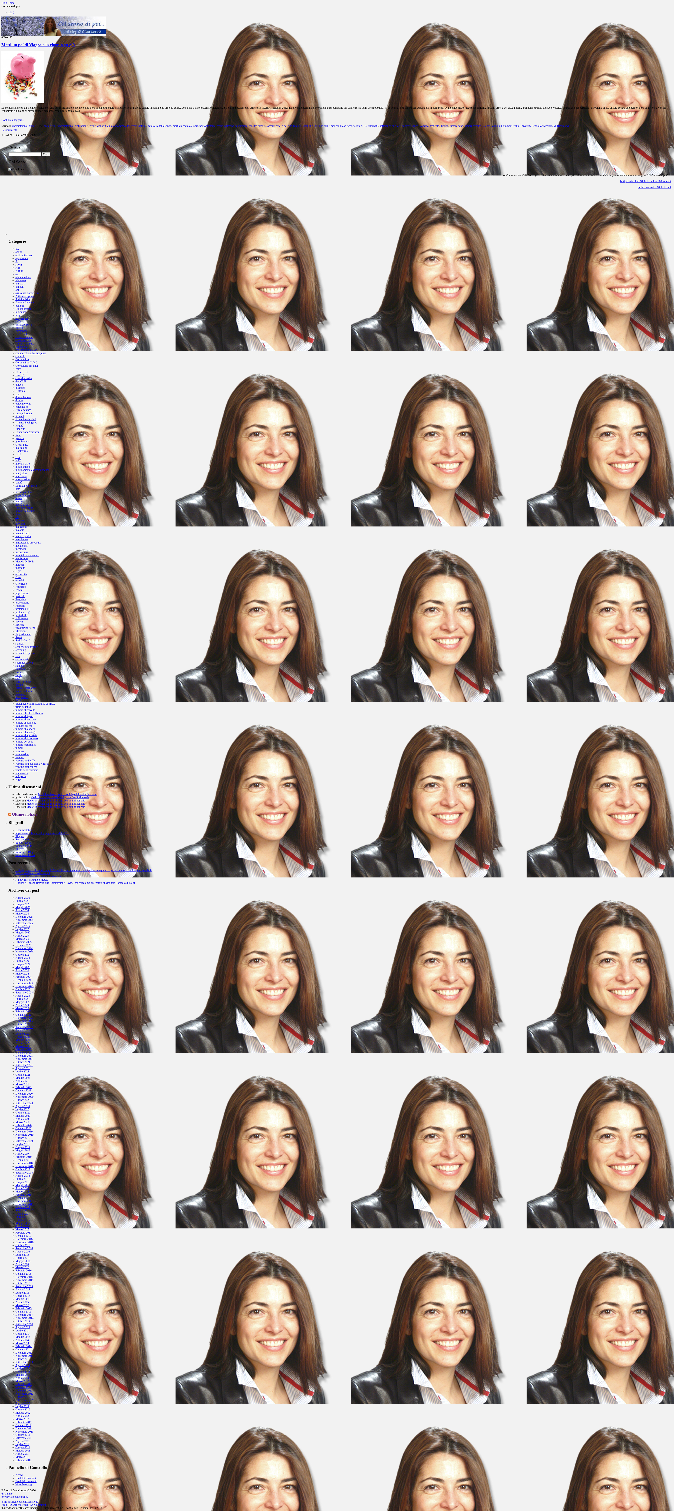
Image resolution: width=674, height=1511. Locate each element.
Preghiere (20, 599)
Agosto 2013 (22, 1365)
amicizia (20, 283)
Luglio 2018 (22, 1178)
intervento (21, 476)
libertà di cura (23, 504)
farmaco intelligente (26, 422)
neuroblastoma (207, 125)
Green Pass (21, 444)
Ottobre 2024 (22, 954)
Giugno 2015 (22, 1295)
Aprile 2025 (22, 935)
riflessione (21, 630)
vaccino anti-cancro (26, 766)
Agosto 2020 (22, 1106)
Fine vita (20, 428)
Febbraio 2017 (23, 1232)
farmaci (19, 416)
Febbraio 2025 (23, 941)
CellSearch (21, 334)
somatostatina (22, 659)
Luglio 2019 (22, 1144)
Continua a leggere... (12, 119)
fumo (18, 435)
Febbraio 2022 (23, 1049)
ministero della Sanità (159, 125)
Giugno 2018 (22, 1182)
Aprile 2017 (22, 1226)
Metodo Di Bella (24, 561)
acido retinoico (23, 255)
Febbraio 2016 (23, 1270)
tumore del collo (24, 741)
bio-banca (20, 311)
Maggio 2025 (22, 932)
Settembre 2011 (24, 1437)
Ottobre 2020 (22, 1099)
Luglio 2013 (22, 1368)
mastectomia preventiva (28, 542)
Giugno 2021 (22, 1074)
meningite (20, 548)
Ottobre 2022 (22, 1024)
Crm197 (20, 375)
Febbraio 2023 (23, 1011)
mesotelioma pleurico (27, 555)
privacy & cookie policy (14, 1496)
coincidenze (22, 346)
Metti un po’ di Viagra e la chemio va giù (38, 44)
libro (18, 514)
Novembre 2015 (24, 1279)
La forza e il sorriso (26, 485)
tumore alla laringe (25, 732)
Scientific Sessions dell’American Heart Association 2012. (334, 125)
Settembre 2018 (24, 1172)
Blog (11, 12)
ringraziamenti (23, 634)
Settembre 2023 (24, 992)
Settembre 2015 (24, 1286)
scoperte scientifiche (26, 646)
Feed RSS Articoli (11, 1504)
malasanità (21, 526)
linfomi (142, 125)
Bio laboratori (23, 308)
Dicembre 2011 (23, 1428)
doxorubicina (104, 125)
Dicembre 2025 (24, 916)
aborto (18, 251)
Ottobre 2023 (22, 989)
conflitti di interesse (26, 349)
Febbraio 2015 (23, 1308)
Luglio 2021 (22, 1071)
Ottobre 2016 (22, 1245)
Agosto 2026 (22, 897)
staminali (20, 665)
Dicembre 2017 (24, 1200)
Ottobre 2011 (22, 1434)
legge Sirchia (22, 495)
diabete (19, 384)
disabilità (20, 387)
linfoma (19, 520)
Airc (17, 267)
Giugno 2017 (22, 1219)
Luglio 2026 (22, 900)
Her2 (18, 454)
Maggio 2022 (22, 1039)
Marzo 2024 (22, 973)
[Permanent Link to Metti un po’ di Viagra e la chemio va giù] (22, 102)
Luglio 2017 (22, 1216)
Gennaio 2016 (23, 1273)
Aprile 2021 (22, 1080)
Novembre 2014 (24, 1317)
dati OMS (20, 381)
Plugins (19, 836)
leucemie (132, 125)
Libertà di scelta (24, 507)
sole (17, 656)
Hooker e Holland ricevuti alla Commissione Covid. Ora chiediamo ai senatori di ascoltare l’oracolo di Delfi (75, 882)
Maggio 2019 (22, 1150)
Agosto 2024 (22, 957)
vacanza (19, 751)
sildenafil (373, 125)
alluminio (20, 280)
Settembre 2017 (24, 1210)
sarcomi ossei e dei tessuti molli (283, 125)
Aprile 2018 (22, 1188)
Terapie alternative (25, 687)
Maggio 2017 (22, 1223)
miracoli (19, 564)
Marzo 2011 (22, 1456)
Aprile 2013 (22, 1377)
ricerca (19, 621)
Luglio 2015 (22, 1292)
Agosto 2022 (22, 1030)
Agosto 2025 (22, 926)
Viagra (486, 125)
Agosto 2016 (22, 1251)
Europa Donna (23, 413)
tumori (32, 125)
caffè (18, 321)
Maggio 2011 (22, 1450)
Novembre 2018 (24, 1166)
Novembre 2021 (24, 1058)
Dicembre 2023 (24, 983)
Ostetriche (21, 583)
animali (19, 286)
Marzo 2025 (22, 938)
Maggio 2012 (22, 1412)
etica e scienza (23, 409)
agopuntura (21, 258)
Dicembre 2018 (24, 1163)
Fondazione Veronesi (27, 431)
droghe (19, 400)
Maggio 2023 (22, 1001)
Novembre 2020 (24, 1096)
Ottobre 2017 (22, 1207)
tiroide (444, 125)
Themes (19, 848)
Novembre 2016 (24, 1242)
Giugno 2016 (22, 1257)
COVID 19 (21, 371)
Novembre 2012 (24, 1393)
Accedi (19, 1474)
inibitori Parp (22, 463)
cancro (19, 327)
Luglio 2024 (22, 960)
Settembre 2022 (24, 1027)
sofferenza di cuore (390, 125)
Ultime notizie (24, 814)
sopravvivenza (410, 125)
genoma (19, 438)
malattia (19, 529)
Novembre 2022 (24, 1020)
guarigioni (21, 447)
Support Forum (23, 845)
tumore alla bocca (25, 728)
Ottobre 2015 (22, 1283)
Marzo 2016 (22, 1267)
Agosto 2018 (22, 1175)
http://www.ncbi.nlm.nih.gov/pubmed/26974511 (42, 833)
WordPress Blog (24, 852)
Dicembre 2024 (24, 948)
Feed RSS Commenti (34, 1504)
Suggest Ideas (23, 842)
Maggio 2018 (22, 1185)
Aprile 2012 (22, 1415)
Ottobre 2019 (22, 1137)
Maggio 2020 (22, 1115)
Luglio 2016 (22, 1254)
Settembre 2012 (24, 1400)
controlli (20, 356)
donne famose (23, 397)
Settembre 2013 (24, 1362)
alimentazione (23, 277)
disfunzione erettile (85, 125)
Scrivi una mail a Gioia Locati (654, 187)
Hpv (17, 457)
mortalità (20, 567)
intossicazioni (22, 479)
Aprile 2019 (22, 1153)
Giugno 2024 (22, 964)
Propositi (20, 605)
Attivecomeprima (25, 296)
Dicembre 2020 (24, 1093)
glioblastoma (22, 441)
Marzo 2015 (22, 1305)
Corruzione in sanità (26, 365)
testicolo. (435, 125)
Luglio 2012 (22, 1406)
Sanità (18, 637)
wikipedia (20, 776)
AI (16, 261)
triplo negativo (23, 706)
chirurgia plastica (24, 343)
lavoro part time (24, 492)
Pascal (18, 589)
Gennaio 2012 (23, 1425)
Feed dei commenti (26, 1481)
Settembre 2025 (24, 923)
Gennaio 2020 (23, 1128)
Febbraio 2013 (23, 1384)
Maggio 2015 (22, 1298)
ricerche (19, 624)
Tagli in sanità (23, 681)
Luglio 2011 (22, 1444)
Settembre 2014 (24, 1324)
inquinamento (23, 466)
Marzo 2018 (22, 1191)
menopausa (21, 552)
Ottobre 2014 (22, 1321)
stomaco (424, 125)
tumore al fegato (24, 716)
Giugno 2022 (22, 1036)
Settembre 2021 (24, 1065)
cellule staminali (24, 337)
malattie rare (22, 533)
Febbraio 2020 (23, 1125)
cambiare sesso (23, 324)
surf (17, 678)
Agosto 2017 (22, 1213)
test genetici (21, 697)
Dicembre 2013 (24, 1352)
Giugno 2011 (22, 1447)
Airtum (19, 270)
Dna (17, 394)
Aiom (18, 264)
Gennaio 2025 (23, 945)
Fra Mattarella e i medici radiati (32, 873)
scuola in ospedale (25, 653)
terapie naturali (23, 691)
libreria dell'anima (25, 510)
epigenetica (21, 406)
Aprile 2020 (22, 1118)
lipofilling (20, 523)
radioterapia (21, 618)
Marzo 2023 (22, 1008)
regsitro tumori (257, 125)
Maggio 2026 (22, 907)
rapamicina (241, 125)
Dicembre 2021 (24, 1055)
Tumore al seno (23, 725)
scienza (19, 643)
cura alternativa (23, 378)
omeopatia (21, 574)
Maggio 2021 (22, 1077)
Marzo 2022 (22, 1046)
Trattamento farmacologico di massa (35, 703)
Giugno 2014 (22, 1333)
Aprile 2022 (22, 1043)
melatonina (21, 545)
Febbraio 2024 (23, 976)
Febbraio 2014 (23, 1346)
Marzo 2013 (22, 1381)
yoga (18, 779)
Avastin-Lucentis (24, 302)
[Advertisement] (34, 214)
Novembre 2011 (24, 1431)
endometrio (119, 125)
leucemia (20, 501)
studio (18, 675)
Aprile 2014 (22, 1339)
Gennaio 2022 (23, 1052)
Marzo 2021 (22, 1084)
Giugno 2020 (22, 1112)
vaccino (19, 757)
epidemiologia (23, 403)
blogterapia (21, 318)
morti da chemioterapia (185, 125)
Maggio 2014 (22, 1336)
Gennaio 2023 (23, 1014)
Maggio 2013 (22, 1374)
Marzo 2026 (22, 913)
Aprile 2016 (22, 1264)
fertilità (19, 425)
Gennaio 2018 (23, 1197)
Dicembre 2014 (24, 1314)
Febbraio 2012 (23, 1422)
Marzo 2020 (22, 1122)
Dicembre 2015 (24, 1276)
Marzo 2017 (22, 1229)
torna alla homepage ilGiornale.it (19, 1501)
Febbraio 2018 (23, 1194)
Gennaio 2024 (23, 979)
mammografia (23, 536)
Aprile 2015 (22, 1302)
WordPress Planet (25, 855)
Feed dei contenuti (25, 1478)
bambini (19, 305)
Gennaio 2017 (23, 1235)
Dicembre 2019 (24, 1131)
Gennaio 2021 (23, 1090)
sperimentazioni (24, 662)
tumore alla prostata (26, 735)
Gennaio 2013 (23, 1387)
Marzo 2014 (22, 1343)
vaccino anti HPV (25, 760)
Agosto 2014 (22, 1327)
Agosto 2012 (22, 1403)
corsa (18, 368)
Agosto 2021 (22, 1068)
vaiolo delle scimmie (26, 769)
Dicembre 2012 (24, 1390)
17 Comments (9, 129)
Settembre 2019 (24, 1140)
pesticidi (20, 596)
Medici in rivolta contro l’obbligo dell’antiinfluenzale (67, 794)
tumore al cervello (25, 709)
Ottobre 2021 (22, 1062)
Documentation (23, 830)
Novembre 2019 (24, 1134)
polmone (229, 125)
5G (17, 248)
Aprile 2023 (22, 1005)
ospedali (20, 580)
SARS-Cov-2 (23, 640)
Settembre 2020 (24, 1103)
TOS (18, 700)
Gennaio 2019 (23, 1159)
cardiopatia (21, 330)
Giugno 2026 (22, 904)
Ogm (18, 570)
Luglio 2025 (22, 929)
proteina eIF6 (22, 608)
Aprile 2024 (22, 970)
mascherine (21, 539)
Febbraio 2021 (23, 1087)
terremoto (20, 694)
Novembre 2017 (24, 1204)
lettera (18, 498)
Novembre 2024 (24, 951)
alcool (18, 274)
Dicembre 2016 (24, 1238)
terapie (19, 684)
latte (17, 488)
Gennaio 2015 (23, 1311)
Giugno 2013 (22, 1371)
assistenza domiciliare (27, 292)
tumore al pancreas (25, 719)
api (17, 289)
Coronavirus (22, 359)
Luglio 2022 (22, 1033)
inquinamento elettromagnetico (32, 469)
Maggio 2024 (22, 967)
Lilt (17, 517)
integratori (21, 473)
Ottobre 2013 (22, 1358)
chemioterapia (20, 125)
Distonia (20, 390)
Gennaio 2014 (23, 1349)
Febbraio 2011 (23, 1460)
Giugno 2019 (22, 1147)
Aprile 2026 (22, 910)
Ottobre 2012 (22, 1396)
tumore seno (456, 125)
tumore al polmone (25, 722)
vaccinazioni (22, 754)
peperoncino (22, 593)
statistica (20, 668)
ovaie (220, 125)
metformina (21, 558)
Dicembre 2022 (24, 1017)
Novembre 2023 (24, 986)
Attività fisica (22, 299)
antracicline (50, 125)
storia (18, 672)
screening (20, 649)
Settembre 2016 (24, 1248)
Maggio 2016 (22, 1261)
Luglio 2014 (22, 1330)
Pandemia (20, 586)
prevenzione (22, 602)
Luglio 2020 (22, 1109)
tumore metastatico (25, 744)
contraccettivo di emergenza (30, 353)
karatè (18, 482)
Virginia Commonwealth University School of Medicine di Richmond (530, 125)
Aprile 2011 (22, 1453)
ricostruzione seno (25, 627)
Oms (18, 577)
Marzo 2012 (22, 1418)
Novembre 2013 (24, 1355)
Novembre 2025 (24, 919)
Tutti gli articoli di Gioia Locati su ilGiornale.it (645, 181)
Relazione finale (24, 839)
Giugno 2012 (22, 1409)
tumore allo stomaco (26, 738)
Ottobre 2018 (22, 1169)
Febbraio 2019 (23, 1156)
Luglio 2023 (22, 998)
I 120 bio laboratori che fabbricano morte (38, 876)
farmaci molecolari (25, 419)
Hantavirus (21, 450)
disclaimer (7, 1493)
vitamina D (21, 773)
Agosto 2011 (22, 1441)
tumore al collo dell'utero (29, 713)
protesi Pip (21, 615)
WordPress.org (23, 1484)
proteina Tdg (22, 612)
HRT (18, 460)
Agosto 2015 (22, 1289)
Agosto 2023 (22, 995)
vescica (477, 125)
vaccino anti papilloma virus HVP (34, 763)
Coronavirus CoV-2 (26, 362)
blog (17, 315)
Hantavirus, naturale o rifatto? (31, 879)
